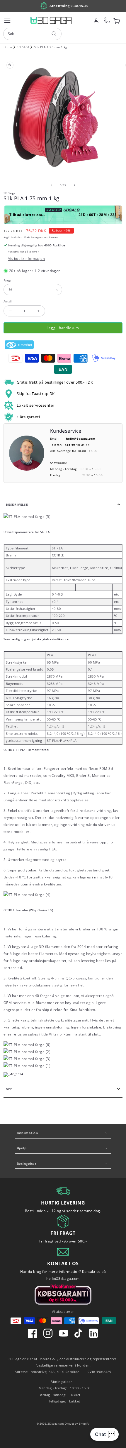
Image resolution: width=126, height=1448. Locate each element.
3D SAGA (23, 47)
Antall (8, 301)
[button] (7, 20)
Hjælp (21, 1148)
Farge (8, 280)
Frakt (27, 237)
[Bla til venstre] (51, 184)
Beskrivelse (17, 505)
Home (8, 47)
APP (9, 1089)
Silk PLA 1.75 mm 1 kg (50, 47)
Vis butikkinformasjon (26, 258)
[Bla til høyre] (74, 184)
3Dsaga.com (55, 1424)
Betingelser (26, 1163)
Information (27, 1133)
